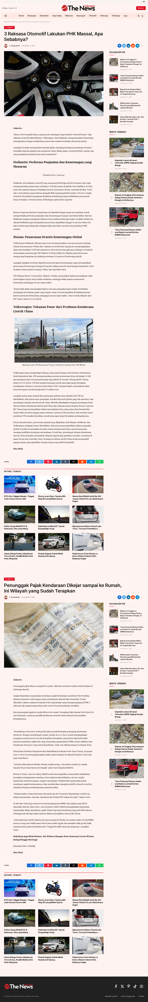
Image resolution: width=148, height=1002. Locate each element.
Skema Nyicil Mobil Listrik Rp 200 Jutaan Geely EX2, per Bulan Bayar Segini (87, 499)
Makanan (69, 16)
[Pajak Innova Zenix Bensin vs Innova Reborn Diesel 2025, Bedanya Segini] (87, 542)
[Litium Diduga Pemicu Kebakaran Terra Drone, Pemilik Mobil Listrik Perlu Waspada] (19, 542)
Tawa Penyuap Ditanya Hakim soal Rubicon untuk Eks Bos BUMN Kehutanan (131, 78)
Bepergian (81, 16)
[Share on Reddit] (133, 46)
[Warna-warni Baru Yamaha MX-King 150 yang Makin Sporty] (53, 484)
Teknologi (116, 16)
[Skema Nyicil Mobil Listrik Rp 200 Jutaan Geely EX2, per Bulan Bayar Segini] (87, 484)
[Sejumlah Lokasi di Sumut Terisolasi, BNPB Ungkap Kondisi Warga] (126, 147)
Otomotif (92, 16)
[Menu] (6, 15)
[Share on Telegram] (137, 46)
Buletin (141, 8)
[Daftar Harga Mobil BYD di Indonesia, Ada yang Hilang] (19, 514)
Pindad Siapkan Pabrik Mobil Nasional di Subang (50, 554)
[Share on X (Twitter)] (124, 46)
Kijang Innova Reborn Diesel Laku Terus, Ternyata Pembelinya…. (86, 527)
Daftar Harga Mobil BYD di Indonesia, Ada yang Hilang (16, 527)
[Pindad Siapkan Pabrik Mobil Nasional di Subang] (53, 542)
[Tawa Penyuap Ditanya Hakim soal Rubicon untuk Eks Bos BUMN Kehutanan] (113, 78)
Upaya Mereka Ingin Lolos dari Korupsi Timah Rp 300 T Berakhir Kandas (132, 119)
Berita (21, 16)
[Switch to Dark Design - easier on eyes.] (142, 16)
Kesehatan (44, 16)
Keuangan (32, 16)
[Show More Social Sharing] (142, 46)
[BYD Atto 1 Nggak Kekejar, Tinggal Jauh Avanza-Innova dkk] (19, 484)
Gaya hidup (57, 16)
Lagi (125, 16)
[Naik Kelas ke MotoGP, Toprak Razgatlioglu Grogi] (53, 514)
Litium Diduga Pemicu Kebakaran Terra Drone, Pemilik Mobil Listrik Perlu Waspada (18, 556)
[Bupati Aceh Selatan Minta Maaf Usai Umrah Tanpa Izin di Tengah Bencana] (113, 92)
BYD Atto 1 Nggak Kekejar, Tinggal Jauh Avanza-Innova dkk (19, 497)
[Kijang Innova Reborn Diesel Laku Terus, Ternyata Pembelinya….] (87, 514)
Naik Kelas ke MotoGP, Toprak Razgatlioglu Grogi (51, 527)
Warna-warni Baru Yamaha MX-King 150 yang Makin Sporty (52, 497)
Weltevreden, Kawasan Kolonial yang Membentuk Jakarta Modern (130, 105)
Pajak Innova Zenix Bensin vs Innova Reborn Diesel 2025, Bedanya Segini (85, 556)
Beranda (7, 22)
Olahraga (104, 16)
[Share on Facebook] (119, 46)
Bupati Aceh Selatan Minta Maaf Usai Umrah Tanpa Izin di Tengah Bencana (131, 91)
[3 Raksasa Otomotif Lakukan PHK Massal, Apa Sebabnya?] (53, 83)
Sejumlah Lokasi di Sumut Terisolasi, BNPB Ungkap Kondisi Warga (129, 163)
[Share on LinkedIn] (128, 46)
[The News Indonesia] (78, 8)
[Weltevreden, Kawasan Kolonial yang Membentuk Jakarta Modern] (113, 106)
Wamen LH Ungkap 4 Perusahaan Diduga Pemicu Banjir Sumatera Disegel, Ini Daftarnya (131, 63)
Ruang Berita (15, 46)
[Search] (138, 15)
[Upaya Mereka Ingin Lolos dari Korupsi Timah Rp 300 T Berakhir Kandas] (113, 119)
